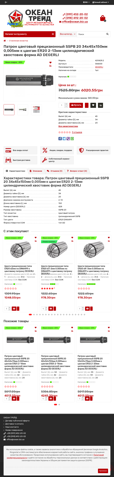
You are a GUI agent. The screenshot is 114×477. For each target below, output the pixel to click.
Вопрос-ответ (78, 171)
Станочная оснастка (18, 41)
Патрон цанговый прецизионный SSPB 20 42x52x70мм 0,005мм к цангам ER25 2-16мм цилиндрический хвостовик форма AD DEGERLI (19, 362)
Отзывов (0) (56, 171)
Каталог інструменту (16, 34)
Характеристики (17, 171)
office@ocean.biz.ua (75, 21)
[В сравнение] (50, 66)
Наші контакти (12, 427)
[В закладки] (50, 62)
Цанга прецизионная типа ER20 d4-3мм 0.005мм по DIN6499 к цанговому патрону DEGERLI (93, 268)
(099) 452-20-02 (77, 14)
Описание (37, 171)
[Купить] (14, 399)
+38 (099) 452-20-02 (16, 433)
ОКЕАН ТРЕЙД (10, 417)
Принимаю (103, 471)
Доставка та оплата (14, 424)
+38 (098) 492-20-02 (16, 436)
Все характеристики (68, 126)
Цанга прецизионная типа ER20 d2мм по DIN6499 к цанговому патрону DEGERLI (19, 268)
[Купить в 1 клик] (86, 105)
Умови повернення (14, 430)
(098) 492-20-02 (76, 18)
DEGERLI (99, 67)
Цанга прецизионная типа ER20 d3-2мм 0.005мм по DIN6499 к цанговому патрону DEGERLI (56, 268)
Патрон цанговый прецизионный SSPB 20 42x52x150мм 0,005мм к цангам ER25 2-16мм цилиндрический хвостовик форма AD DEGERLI (55, 362)
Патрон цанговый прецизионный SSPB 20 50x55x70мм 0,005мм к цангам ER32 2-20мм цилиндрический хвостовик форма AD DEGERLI (92, 362)
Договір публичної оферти (17, 421)
